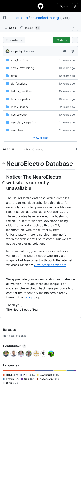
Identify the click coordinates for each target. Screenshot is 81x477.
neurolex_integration (23, 122)
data (14, 75)
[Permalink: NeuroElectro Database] (3, 163)
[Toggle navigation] (6, 6)
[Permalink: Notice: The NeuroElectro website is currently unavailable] (3, 182)
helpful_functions (21, 91)
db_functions (19, 83)
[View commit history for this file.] (72, 51)
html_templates (20, 99)
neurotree (17, 130)
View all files (40, 137)
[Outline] (76, 149)
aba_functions (19, 60)
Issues (28, 297)
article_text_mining (22, 68)
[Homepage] (40, 6)
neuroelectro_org (45, 18)
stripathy (17, 51)
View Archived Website (50, 265)
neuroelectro (18, 18)
